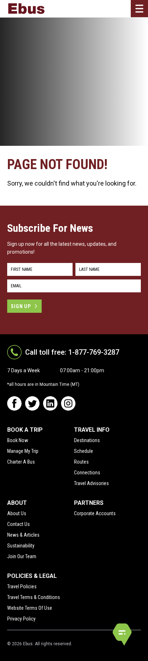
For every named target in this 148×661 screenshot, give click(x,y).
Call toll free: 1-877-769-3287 (72, 352)
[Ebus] (26, 9)
